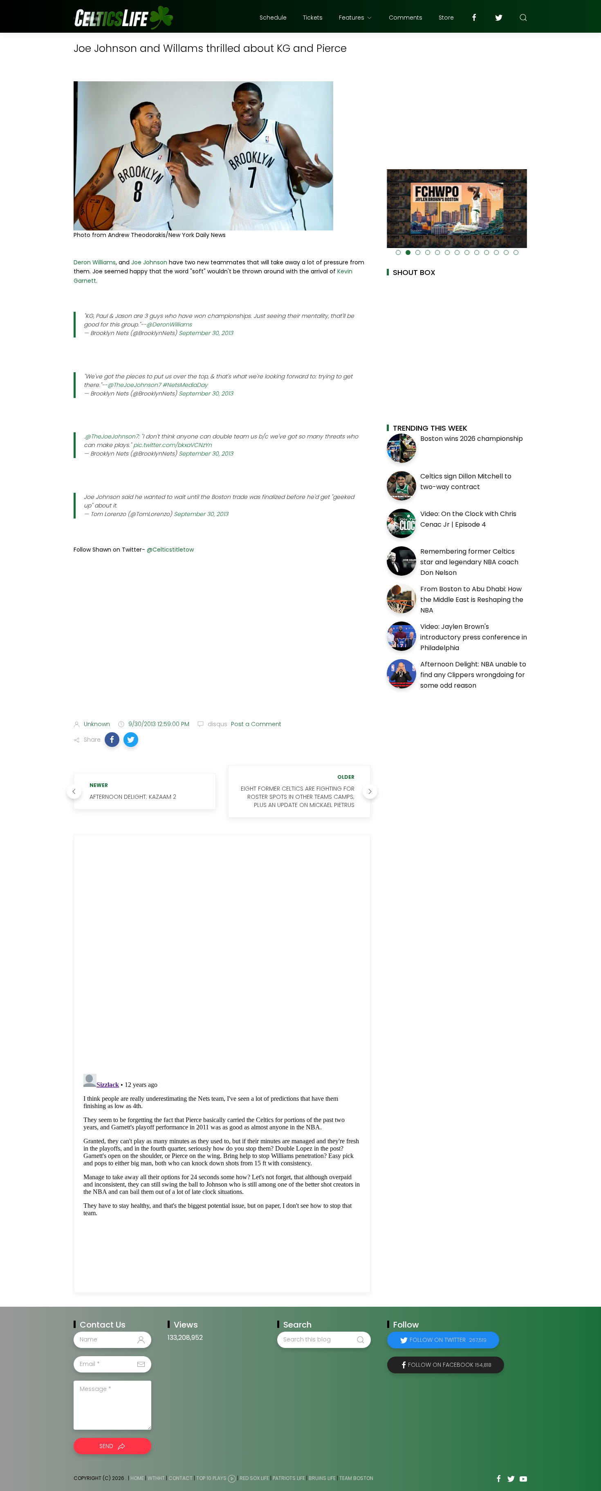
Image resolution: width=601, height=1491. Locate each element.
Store (446, 17)
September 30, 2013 (206, 333)
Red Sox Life (254, 1478)
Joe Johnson (149, 262)
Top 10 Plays (211, 1478)
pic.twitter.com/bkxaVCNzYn (172, 445)
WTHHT (156, 1478)
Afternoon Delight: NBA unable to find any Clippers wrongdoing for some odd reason (473, 674)
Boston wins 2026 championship (471, 438)
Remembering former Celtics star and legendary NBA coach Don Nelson (469, 562)
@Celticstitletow (170, 549)
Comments (405, 17)
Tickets (313, 17)
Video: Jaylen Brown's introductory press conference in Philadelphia (473, 637)
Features (351, 17)
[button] (112, 739)
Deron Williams (95, 262)
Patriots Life (289, 1478)
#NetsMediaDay (185, 385)
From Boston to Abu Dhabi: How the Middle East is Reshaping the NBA (471, 599)
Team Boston (356, 1478)
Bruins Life (322, 1478)
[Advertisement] (222, 649)
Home (137, 1478)
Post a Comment (255, 724)
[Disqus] (222, 954)
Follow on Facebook (449, 1365)
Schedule (273, 17)
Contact (180, 1478)
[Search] (523, 17)
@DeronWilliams (169, 324)
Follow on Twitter (448, 1340)
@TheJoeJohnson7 (134, 385)
